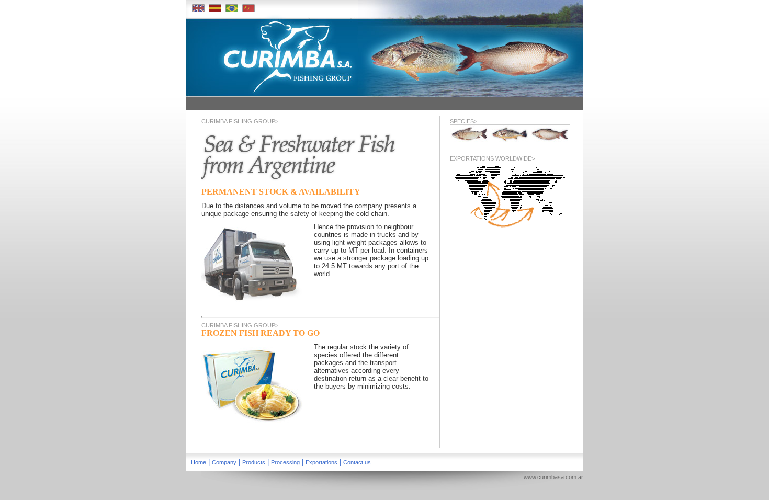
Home (198, 462)
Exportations (321, 462)
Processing (285, 462)
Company (224, 462)
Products (253, 462)
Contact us (357, 462)
